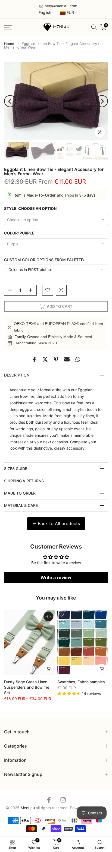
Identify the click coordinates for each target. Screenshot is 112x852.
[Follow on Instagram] (63, 800)
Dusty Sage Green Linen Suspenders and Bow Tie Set (26, 687)
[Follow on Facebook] (49, 800)
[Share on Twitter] (45, 359)
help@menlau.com (60, 6)
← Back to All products (56, 523)
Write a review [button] (56, 577)
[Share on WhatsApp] (77, 359)
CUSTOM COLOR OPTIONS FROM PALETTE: (44, 259)
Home (9, 44)
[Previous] (10, 101)
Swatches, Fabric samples (81, 681)
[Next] (102, 101)
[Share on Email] (67, 359)
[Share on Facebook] (34, 359)
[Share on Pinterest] (56, 359)
